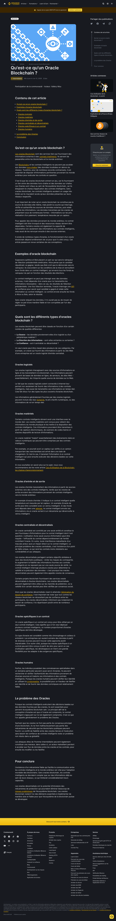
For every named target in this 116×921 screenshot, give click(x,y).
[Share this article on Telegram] (103, 24)
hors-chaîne (32, 167)
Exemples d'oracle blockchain (29, 107)
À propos (29, 835)
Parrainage (96, 838)
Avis (28, 872)
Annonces (30, 840)
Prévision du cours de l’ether (79, 880)
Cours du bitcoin (76, 863)
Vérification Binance (98, 873)
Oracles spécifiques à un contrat (32, 126)
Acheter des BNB (76, 885)
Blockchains (24, 165)
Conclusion (21, 137)
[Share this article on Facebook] (98, 24)
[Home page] (13, 3)
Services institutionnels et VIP (79, 842)
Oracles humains (25, 129)
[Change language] (107, 3)
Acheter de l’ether (76, 892)
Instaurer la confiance (33, 862)
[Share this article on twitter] (91, 24)
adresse (39, 508)
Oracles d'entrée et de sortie (30, 120)
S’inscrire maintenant (102, 165)
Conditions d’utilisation (75, 910)
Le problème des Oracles (27, 134)
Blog (28, 864)
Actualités (30, 843)
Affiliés (95, 835)
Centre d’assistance (98, 861)
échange (40, 400)
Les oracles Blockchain (25, 154)
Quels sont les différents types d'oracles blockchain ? (39, 110)
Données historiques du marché (102, 845)
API (72, 286)
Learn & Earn (74, 856)
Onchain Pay (74, 847)
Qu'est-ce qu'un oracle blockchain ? (32, 104)
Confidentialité (31, 859)
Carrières (29, 838)
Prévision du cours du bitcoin (79, 877)
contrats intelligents (48, 156)
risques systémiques (24, 791)
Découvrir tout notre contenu (56, 822)
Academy (52, 845)
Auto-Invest (52, 852)
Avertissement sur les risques (35, 870)
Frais (94, 868)
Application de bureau (33, 877)
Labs (72, 845)
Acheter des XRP (76, 887)
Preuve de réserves (98, 847)
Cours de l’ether (75, 866)
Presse (29, 846)
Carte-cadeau (53, 847)
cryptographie (33, 681)
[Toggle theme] (112, 3)
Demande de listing (76, 840)
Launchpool (52, 850)
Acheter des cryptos (55, 840)
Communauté (31, 867)
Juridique (30, 848)
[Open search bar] (102, 3)
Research (51, 860)
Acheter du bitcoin (76, 882)
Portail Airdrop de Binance (100, 878)
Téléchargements (32, 875)
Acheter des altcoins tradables (80, 895)
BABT (50, 858)
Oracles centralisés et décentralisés (33, 123)
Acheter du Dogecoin (77, 890)
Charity (51, 863)
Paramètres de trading (99, 875)
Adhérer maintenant (75, 10)
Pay (50, 842)
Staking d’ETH (53, 855)
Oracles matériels (25, 117)
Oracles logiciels (25, 114)
